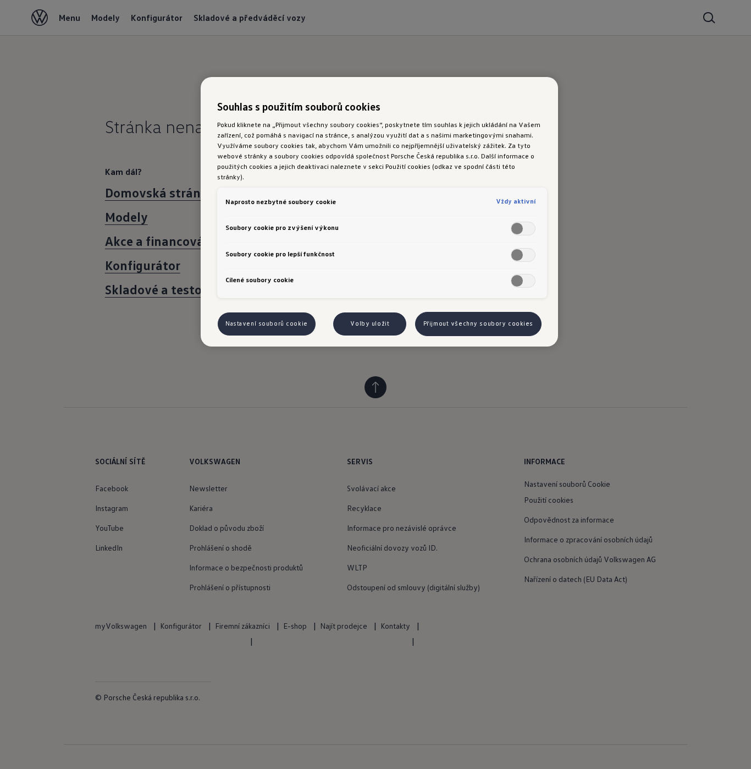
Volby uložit (369, 323)
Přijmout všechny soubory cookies (478, 323)
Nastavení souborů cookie (266, 323)
